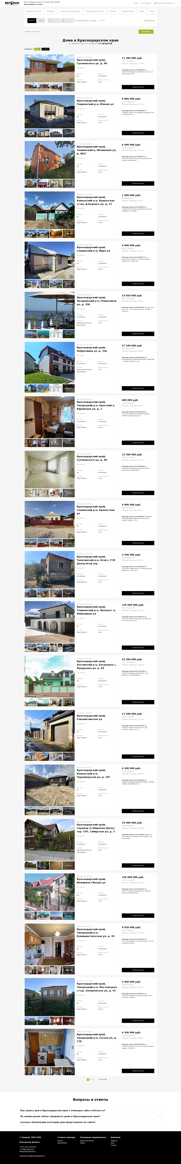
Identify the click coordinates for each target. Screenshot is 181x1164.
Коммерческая (128, 11)
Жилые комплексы (33, 11)
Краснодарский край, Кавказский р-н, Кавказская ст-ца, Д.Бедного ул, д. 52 (95, 200)
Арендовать (62, 1143)
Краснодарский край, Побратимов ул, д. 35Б (92, 349)
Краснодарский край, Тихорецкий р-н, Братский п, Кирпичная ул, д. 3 (96, 405)
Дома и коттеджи (87, 1140)
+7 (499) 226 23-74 (27, 1149)
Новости (114, 1140)
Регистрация (146, 3)
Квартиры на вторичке (95, 11)
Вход (136, 3)
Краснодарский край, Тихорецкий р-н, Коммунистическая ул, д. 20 (95, 932)
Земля (152, 11)
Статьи (113, 1145)
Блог (112, 1143)
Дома (142, 11)
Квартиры (50, 11)
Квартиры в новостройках (70, 11)
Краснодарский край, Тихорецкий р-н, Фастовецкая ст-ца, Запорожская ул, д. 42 (97, 987)
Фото (103, 20)
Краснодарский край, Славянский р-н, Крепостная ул (96, 510)
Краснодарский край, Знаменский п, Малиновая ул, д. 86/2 (96, 150)
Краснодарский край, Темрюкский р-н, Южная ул (95, 102)
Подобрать (146, 31)
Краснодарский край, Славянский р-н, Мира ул (93, 249)
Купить (32, 20)
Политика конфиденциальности (32, 1156)
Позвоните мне (138, 87)
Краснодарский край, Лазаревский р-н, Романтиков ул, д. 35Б (96, 301)
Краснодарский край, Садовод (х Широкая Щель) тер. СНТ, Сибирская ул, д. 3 (96, 828)
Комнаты (113, 11)
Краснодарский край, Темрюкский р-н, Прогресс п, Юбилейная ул (96, 610)
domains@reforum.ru (28, 1151)
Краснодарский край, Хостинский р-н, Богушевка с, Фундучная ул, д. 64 (96, 664)
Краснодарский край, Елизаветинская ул (91, 717)
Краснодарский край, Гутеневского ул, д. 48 (92, 62)
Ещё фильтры (149, 20)
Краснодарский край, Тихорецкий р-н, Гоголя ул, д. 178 (97, 1038)
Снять (40, 20)
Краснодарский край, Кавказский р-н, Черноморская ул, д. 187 (93, 773)
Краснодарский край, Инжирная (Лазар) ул (91, 881)
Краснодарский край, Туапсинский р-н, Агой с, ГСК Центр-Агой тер (96, 560)
